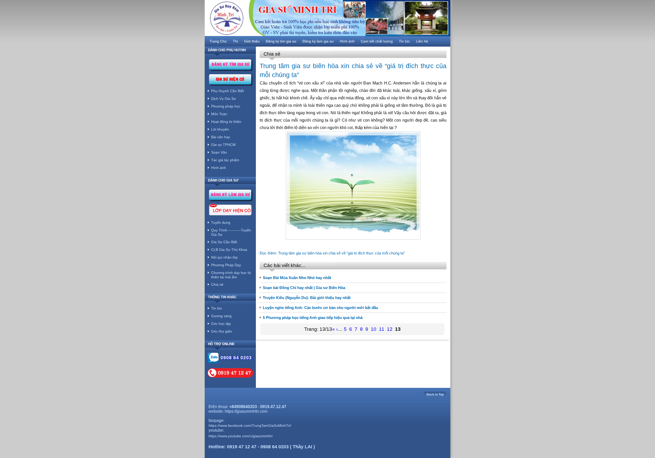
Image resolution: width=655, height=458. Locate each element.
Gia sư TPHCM (223, 145)
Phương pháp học (225, 106)
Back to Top (435, 394)
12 (389, 329)
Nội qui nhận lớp (224, 257)
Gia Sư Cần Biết (224, 242)
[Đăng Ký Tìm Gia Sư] (231, 65)
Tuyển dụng (220, 222)
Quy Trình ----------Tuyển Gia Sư (231, 232)
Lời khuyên (220, 129)
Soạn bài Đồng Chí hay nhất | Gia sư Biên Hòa (304, 287)
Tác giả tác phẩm (225, 160)
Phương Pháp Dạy (226, 265)
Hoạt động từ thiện (226, 122)
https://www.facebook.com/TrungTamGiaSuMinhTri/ (250, 425)
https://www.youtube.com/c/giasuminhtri (240, 436)
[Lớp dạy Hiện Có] (230, 210)
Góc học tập (221, 324)
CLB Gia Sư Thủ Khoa (229, 250)
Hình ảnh (218, 168)
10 (373, 329)
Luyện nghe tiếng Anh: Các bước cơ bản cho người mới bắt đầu (320, 307)
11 (381, 329)
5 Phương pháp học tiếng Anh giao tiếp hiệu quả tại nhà (313, 317)
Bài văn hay (220, 137)
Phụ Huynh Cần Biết (227, 91)
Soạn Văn (219, 152)
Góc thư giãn (221, 331)
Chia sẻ (217, 284)
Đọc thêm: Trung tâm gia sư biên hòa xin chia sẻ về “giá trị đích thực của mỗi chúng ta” (332, 253)
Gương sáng (221, 316)
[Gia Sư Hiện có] (231, 80)
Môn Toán (219, 114)
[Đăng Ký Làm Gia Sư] (231, 196)
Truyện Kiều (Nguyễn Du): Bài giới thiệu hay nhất (307, 297)
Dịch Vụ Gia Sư (223, 99)
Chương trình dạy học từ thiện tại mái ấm (231, 275)
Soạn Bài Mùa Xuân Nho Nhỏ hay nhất (297, 277)
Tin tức (216, 308)
